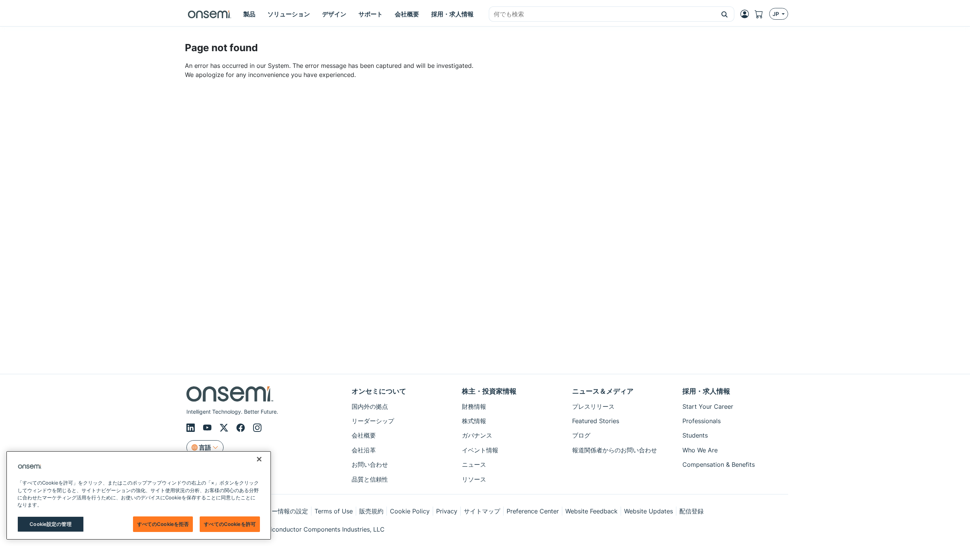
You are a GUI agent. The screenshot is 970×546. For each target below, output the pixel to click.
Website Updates (648, 511)
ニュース (474, 464)
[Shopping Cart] (762, 14)
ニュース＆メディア (603, 391)
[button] (724, 14)
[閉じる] (259, 459)
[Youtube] (208, 428)
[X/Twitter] (225, 428)
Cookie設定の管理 (50, 524)
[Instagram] (257, 428)
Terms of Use (333, 511)
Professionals (701, 421)
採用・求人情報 (706, 391)
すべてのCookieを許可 (230, 524)
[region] (138, 495)
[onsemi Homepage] (209, 14)
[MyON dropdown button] (747, 14)
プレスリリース (593, 406)
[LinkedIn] (191, 428)
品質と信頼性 (370, 479)
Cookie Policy (410, 511)
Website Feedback (591, 511)
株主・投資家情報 (489, 391)
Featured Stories (595, 421)
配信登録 (691, 511)
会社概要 (364, 435)
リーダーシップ (373, 421)
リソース (474, 479)
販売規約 (371, 511)
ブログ (581, 435)
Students (695, 435)
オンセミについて (379, 391)
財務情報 (474, 406)
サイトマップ (482, 511)
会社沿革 (364, 450)
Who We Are (700, 450)
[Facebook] (241, 428)
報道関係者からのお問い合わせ (614, 450)
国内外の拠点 (370, 406)
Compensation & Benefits (718, 464)
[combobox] (602, 14)
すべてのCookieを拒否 (163, 524)
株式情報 (474, 421)
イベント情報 (480, 450)
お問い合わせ (370, 464)
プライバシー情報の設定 (274, 511)
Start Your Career (707, 406)
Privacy (446, 511)
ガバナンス (477, 435)
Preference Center (533, 511)
